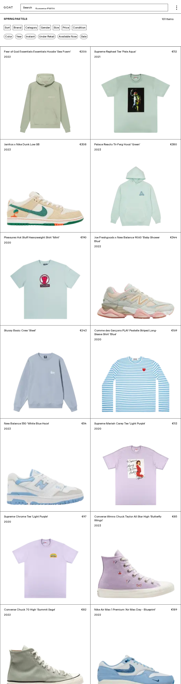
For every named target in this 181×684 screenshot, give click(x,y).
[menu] (176, 7)
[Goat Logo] (8, 8)
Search (64, 7)
